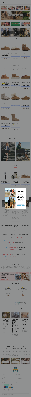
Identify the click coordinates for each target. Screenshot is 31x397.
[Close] (25, 189)
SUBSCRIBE (20, 205)
